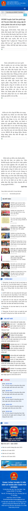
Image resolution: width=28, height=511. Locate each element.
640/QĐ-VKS (9, 404)
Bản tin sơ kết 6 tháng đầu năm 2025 (12, 447)
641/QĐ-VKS (9, 397)
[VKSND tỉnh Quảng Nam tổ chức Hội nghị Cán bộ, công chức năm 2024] (5, 212)
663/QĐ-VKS (9, 390)
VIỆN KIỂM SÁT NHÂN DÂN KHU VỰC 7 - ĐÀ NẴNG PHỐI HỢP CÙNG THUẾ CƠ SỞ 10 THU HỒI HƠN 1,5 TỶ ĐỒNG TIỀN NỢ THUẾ (13, 326)
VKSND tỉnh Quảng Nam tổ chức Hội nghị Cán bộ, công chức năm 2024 (17, 212)
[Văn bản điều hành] (14, 464)
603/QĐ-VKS (9, 411)
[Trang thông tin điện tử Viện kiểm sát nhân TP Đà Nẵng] (3, 3)
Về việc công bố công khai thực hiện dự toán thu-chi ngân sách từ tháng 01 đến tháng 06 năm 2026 (13, 415)
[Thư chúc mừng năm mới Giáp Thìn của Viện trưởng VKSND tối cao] (5, 220)
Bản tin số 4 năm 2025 (8, 450)
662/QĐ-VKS (9, 383)
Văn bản (7, 380)
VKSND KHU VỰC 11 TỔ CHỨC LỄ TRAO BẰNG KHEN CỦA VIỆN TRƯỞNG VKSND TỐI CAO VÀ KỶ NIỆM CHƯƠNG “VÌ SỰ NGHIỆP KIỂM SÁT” (14, 348)
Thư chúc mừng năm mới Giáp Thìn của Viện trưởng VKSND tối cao (18, 220)
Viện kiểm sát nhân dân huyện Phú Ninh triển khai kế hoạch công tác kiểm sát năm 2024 (18, 265)
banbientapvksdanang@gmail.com (15, 499)
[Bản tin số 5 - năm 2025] (14, 433)
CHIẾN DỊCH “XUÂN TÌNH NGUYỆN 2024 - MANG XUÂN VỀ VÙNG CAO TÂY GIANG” (17, 227)
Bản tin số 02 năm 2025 (8, 456)
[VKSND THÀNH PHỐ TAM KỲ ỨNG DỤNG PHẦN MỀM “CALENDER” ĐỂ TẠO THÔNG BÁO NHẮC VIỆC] (5, 258)
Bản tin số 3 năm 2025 (8, 453)
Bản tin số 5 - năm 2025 (9, 444)
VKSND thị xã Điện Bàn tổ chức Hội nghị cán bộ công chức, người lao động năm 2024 (18, 273)
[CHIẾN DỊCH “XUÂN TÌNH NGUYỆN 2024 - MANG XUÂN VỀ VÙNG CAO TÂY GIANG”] (5, 228)
